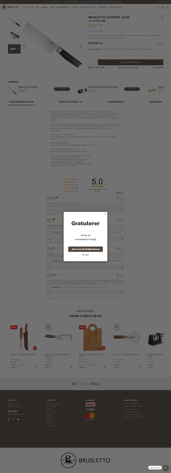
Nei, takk (85, 255)
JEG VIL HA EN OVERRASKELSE (86, 249)
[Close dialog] (105, 214)
